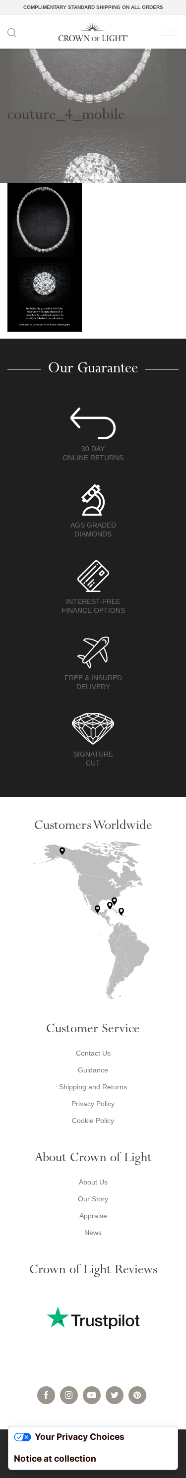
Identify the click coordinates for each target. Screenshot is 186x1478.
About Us (93, 1182)
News (93, 1233)
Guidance (93, 1070)
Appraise (93, 1216)
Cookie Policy (93, 1120)
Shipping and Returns (93, 1087)
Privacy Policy (93, 1104)
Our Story (93, 1199)
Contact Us (93, 1053)
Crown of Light (93, 31)
